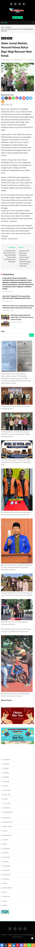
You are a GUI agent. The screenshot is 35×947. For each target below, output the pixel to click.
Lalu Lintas (7, 803)
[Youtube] (23, 98)
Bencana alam (7, 822)
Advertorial (6, 818)
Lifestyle (6, 861)
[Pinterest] (9, 98)
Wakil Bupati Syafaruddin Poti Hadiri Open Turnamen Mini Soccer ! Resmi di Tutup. (22, 317)
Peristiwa (6, 879)
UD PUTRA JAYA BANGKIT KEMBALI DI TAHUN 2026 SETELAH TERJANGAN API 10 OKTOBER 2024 (15, 462)
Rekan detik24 (7, 888)
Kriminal (6, 768)
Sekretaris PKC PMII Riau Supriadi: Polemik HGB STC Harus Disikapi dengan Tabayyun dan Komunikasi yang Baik (16, 567)
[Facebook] (2, 98)
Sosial (9, 38)
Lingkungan (6, 866)
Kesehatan (7, 759)
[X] (6, 98)
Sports (6, 786)
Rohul (3, 38)
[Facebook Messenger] (27, 98)
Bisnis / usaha (7, 826)
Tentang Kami (8, 812)
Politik (5, 799)
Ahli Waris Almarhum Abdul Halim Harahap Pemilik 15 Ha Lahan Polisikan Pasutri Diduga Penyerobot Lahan (15, 434)
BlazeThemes (18, 937)
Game (5, 844)
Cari (2, 331)
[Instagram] (16, 98)
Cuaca (5, 831)
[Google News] (20, 98)
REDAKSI (6, 773)
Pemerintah (7, 875)
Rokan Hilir (7, 795)
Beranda (6, 764)
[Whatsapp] (13, 98)
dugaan (5, 840)
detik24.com (6, 60)
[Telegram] (30, 98)
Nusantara (7, 790)
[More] (2, 101)
